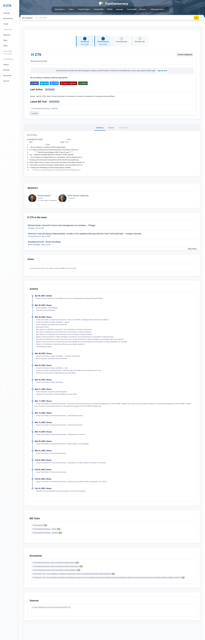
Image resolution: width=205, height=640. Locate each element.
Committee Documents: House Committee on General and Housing (58, 566)
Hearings (119, 9)
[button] (201, 18)
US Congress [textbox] (27, 18)
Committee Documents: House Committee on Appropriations (56, 562)
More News (192, 249)
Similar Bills (7, 29)
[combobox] (29, 18)
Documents (7, 75)
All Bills (110, 9)
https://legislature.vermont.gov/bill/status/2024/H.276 (52, 607)
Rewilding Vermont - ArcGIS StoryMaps (44, 242)
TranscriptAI (131, 9)
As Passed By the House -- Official (47, 529)
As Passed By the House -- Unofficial (45, 108)
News (5, 40)
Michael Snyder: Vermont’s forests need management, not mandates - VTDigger (61, 225)
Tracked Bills (98, 9)
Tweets (5, 24)
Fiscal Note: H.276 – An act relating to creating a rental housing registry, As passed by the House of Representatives (74, 574)
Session (143, 9)
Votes (5, 46)
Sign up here (162, 71)
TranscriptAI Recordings (7, 52)
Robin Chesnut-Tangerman (78, 196)
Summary (99, 128)
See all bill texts (54, 101)
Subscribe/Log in (157, 9)
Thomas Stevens (44, 196)
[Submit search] (196, 18)
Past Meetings (8, 59)
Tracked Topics (84, 9)
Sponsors (6, 35)
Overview (6, 13)
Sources (6, 81)
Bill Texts (6, 70)
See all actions (49, 89)
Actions (6, 64)
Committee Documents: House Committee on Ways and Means (57, 570)
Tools (71, 9)
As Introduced (40, 525)
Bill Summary (8, 18)
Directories (59, 9)
